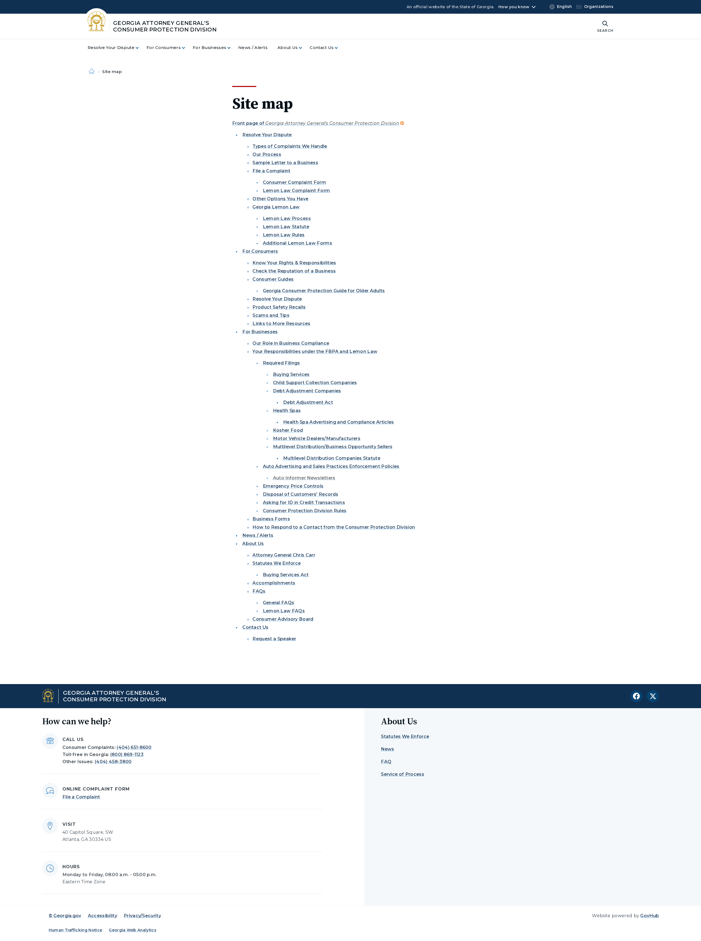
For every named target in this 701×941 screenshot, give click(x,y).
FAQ (386, 761)
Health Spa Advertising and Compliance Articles (338, 422)
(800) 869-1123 (126, 754)
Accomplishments (273, 583)
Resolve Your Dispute (267, 134)
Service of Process (402, 774)
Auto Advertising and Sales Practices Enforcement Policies (331, 466)
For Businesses (260, 331)
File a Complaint (271, 170)
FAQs (258, 591)
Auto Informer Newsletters (304, 477)
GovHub (649, 915)
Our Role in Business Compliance (290, 343)
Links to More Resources (281, 323)
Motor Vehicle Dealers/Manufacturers (316, 438)
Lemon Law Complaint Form (296, 190)
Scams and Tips (270, 315)
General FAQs (278, 602)
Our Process (266, 154)
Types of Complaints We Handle (289, 146)
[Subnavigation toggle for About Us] (304, 47)
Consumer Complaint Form (294, 182)
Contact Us (255, 627)
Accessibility (102, 915)
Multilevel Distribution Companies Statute (331, 458)
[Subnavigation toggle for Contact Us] (340, 47)
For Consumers (260, 251)
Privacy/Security (142, 915)
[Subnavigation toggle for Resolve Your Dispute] (140, 47)
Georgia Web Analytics (132, 930)
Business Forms (271, 519)
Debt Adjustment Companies (307, 390)
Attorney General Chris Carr (283, 555)
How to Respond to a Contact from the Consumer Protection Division (333, 527)
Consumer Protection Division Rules (305, 510)
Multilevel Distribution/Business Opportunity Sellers (333, 446)
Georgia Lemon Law (276, 207)
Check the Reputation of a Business (294, 271)
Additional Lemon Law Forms (297, 243)
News (387, 749)
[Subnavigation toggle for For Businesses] (232, 47)
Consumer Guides (273, 279)
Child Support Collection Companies (315, 382)
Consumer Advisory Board (282, 619)
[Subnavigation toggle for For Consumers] (187, 47)
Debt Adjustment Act (308, 402)
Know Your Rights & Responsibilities (294, 262)
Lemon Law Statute (286, 226)
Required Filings (281, 363)
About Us (253, 543)
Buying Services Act (286, 574)
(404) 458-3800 (113, 761)
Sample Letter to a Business (285, 162)
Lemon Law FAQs (284, 610)
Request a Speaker (274, 638)
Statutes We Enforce (276, 563)
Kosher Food (288, 430)
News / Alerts (257, 535)
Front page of (315, 123)
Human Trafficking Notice (75, 930)
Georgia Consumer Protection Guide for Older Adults (324, 290)
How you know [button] (513, 7)
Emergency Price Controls (293, 486)
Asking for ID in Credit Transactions (304, 502)
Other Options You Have (280, 198)
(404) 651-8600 (134, 747)
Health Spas (287, 410)
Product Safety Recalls (279, 307)
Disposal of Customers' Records (300, 494)
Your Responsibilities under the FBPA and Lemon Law (314, 351)
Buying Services (291, 374)
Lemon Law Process (287, 218)
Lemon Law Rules (284, 235)
